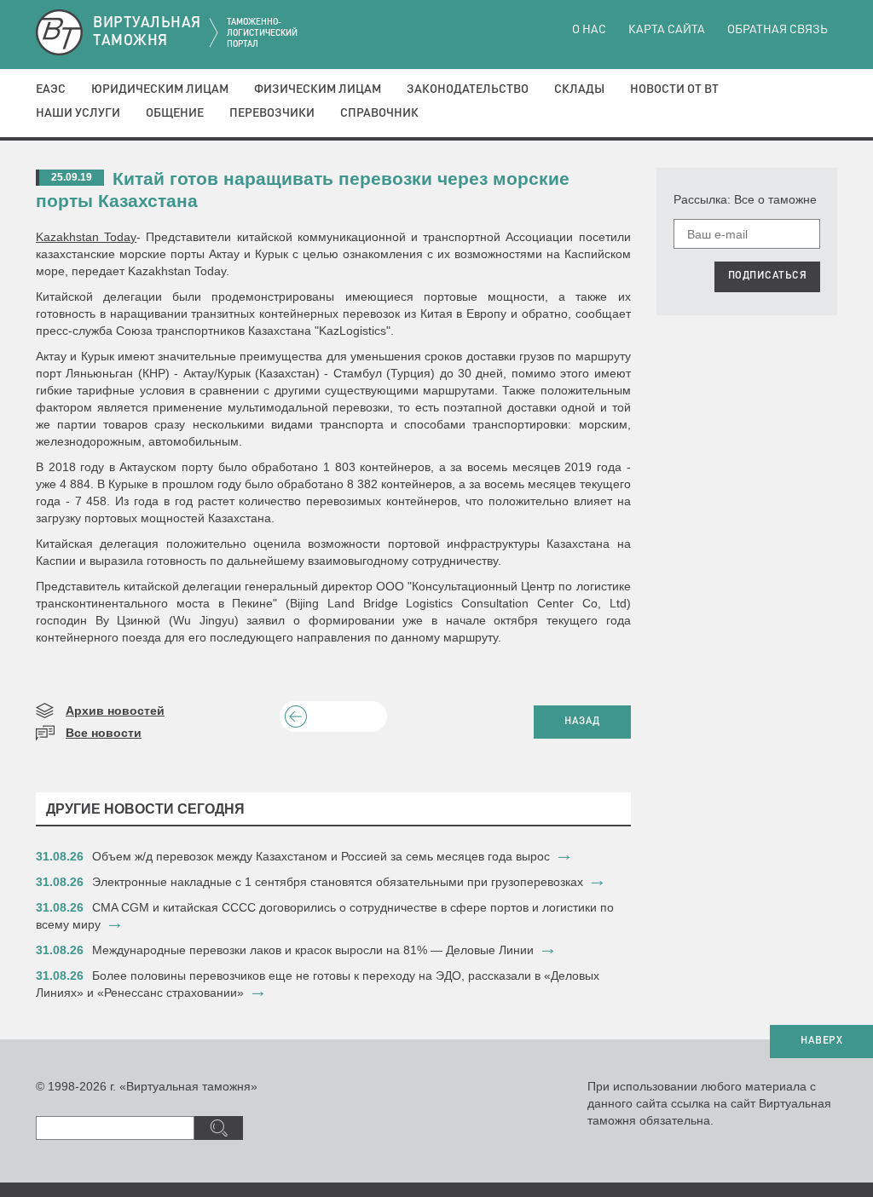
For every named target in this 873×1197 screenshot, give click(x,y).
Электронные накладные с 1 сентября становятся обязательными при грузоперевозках (337, 882)
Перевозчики (272, 113)
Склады (579, 89)
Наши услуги (78, 113)
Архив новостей (115, 710)
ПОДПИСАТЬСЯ (767, 276)
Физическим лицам (317, 89)
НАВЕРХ (821, 1041)
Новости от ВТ (674, 89)
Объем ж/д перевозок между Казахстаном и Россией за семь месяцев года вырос (321, 856)
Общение (175, 113)
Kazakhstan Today (86, 237)
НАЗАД (582, 721)
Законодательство (468, 89)
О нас (589, 30)
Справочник (379, 113)
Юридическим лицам (159, 89)
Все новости (104, 732)
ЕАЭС (51, 89)
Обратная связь (777, 30)
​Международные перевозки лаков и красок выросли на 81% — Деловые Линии (313, 950)
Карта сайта (666, 30)
